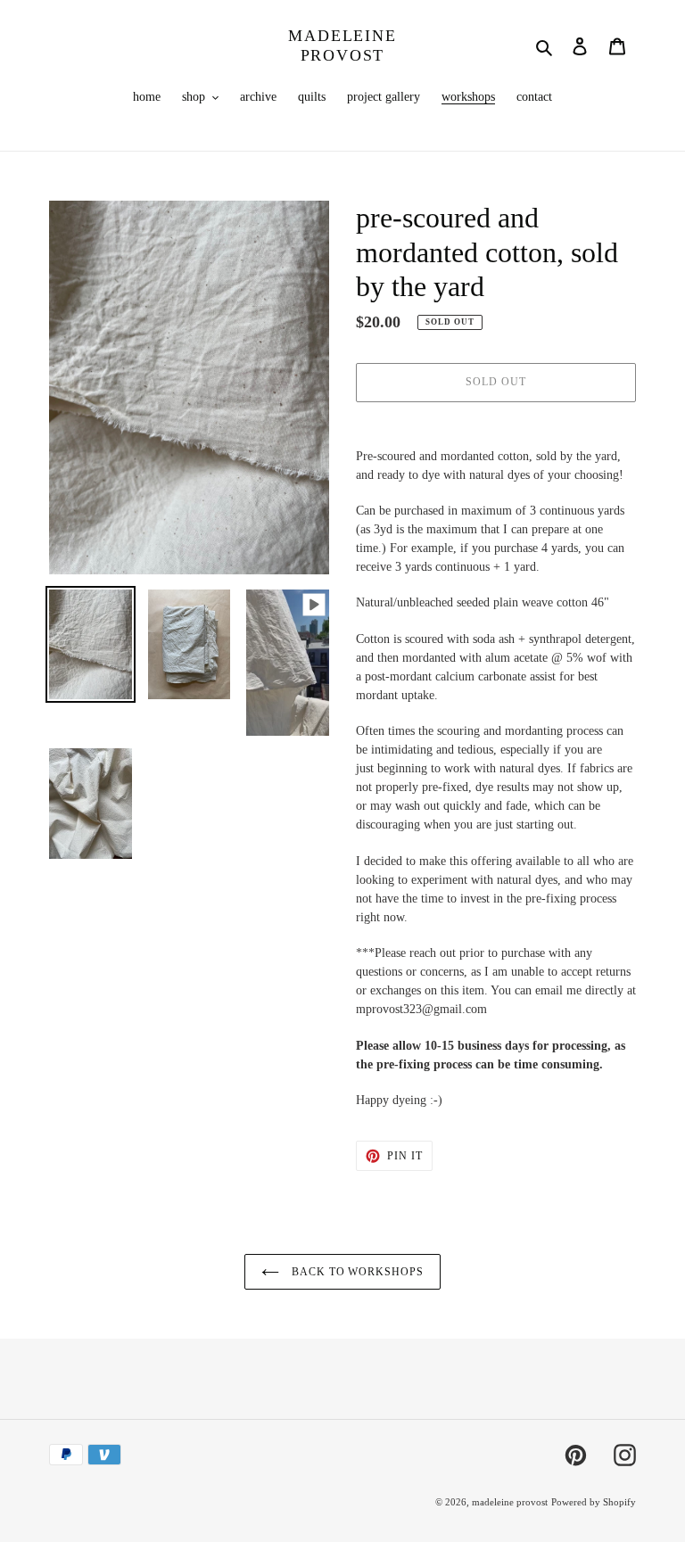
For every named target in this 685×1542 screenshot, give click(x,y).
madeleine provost (342, 45)
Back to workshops (356, 1272)
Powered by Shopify (593, 1502)
